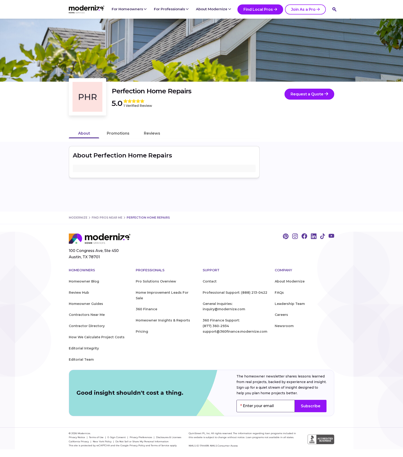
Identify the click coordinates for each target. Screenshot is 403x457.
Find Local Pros (258, 9)
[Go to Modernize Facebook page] (304, 237)
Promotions (118, 133)
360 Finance (146, 309)
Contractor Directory (87, 326)
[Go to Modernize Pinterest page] (285, 237)
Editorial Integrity (84, 348)
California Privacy (79, 441)
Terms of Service (160, 445)
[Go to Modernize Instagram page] (295, 237)
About (84, 133)
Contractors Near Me (87, 315)
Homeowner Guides (86, 304)
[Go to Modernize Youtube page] (331, 237)
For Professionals (170, 9)
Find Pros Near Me (107, 217)
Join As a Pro (303, 9)
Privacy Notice (77, 437)
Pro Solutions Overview (156, 281)
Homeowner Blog (84, 281)
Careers (281, 315)
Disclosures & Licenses (168, 437)
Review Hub (79, 292)
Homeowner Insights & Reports (163, 320)
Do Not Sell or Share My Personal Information (142, 441)
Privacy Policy (137, 445)
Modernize (78, 217)
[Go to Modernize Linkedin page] (313, 237)
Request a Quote (307, 94)
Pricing (142, 331)
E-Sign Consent (117, 437)
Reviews (152, 133)
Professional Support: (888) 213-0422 (235, 292)
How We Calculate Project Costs (97, 337)
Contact (210, 281)
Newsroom (284, 326)
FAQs (279, 292)
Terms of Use (96, 437)
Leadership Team (290, 304)
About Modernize (212, 9)
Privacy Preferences (141, 437)
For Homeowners (128, 9)
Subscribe (310, 406)
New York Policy (102, 441)
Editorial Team (81, 359)
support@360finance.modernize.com (235, 331)
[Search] (334, 9)
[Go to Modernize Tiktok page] (322, 237)
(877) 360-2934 (216, 326)
